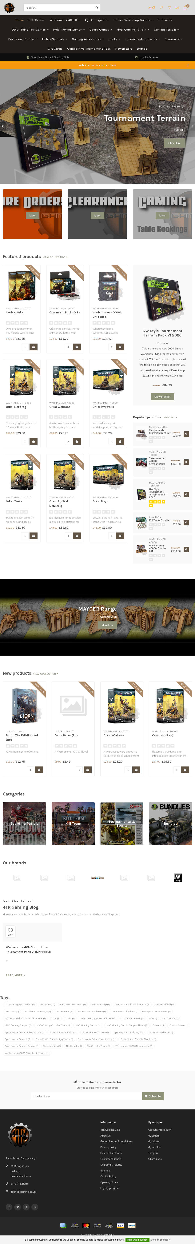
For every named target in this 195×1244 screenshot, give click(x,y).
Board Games (99, 29)
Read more (15, 975)
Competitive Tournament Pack (89, 48)
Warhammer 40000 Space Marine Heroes (27, 1053)
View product (162, 396)
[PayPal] (97, 1226)
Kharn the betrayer (133, 1018)
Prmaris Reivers (178, 1025)
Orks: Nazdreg (16, 407)
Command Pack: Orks (64, 312)
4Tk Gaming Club (110, 1129)
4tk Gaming (47, 1004)
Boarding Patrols (13, 803)
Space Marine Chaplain (95, 1032)
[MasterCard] (86, 1226)
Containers (12, 1011)
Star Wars (164, 20)
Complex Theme (164, 1004)
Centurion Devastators (73, 1004)
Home (19, 20)
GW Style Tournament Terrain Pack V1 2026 (162, 333)
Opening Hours (109, 1182)
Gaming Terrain (165, 29)
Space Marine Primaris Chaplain (138, 1039)
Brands (142, 48)
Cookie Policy (108, 1176)
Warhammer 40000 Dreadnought (134, 1046)
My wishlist (154, 1147)
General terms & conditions (116, 1141)
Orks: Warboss (59, 407)
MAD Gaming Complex (18, 1025)
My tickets (153, 1141)
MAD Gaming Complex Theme (53, 1025)
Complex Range (100, 1004)
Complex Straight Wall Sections (132, 1004)
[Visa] (120, 1226)
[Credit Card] (63, 1226)
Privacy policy (108, 1147)
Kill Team (57, 803)
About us (105, 1135)
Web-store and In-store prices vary (97, 65)
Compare (153, 1152)
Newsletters (123, 48)
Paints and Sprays (21, 39)
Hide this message (137, 1239)
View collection (54, 257)
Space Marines (52, 1046)
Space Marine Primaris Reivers (21, 1046)
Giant (55, 1018)
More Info (107, 625)
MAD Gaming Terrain (131, 29)
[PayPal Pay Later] (109, 1226)
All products (155, 1158)
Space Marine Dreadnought (129, 1032)
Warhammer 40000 (63, 20)
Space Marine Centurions (63, 1032)
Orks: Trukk (14, 501)
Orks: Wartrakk (103, 407)
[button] (3, 126)
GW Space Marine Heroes (156, 1011)
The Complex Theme (98, 1046)
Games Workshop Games (131, 20)
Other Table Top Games (29, 29)
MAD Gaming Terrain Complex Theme (127, 1025)
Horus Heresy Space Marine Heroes (98, 1018)
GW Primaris (64, 1011)
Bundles (154, 803)
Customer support (110, 1158)
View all (170, 417)
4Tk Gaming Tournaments (20, 1004)
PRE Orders (37, 20)
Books (113, 39)
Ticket (177, 126)
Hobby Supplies (53, 39)
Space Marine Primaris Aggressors (54, 1039)
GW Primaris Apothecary (92, 1011)
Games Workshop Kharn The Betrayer (25, 1018)
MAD (153, 1018)
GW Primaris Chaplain (124, 1011)
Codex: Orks (15, 312)
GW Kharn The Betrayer (37, 1011)
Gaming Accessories (86, 39)
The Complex (74, 1046)
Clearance (172, 39)
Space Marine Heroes (161, 1032)
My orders (154, 1135)
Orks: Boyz (100, 501)
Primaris (158, 1025)
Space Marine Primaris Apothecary (96, 1039)
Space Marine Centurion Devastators (24, 1032)
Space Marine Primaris (17, 1039)
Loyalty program (109, 1188)
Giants (70, 1018)
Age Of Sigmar (95, 20)
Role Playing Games (67, 29)
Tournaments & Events (141, 39)
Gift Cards (55, 48)
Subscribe (154, 1096)
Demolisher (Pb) (66, 735)
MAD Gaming (170, 1018)
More (33, 215)
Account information (159, 1129)
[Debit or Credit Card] (74, 1226)
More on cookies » (160, 1239)
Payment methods (111, 1152)
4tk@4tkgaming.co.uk (23, 1191)
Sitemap (105, 1170)
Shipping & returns (111, 1164)
